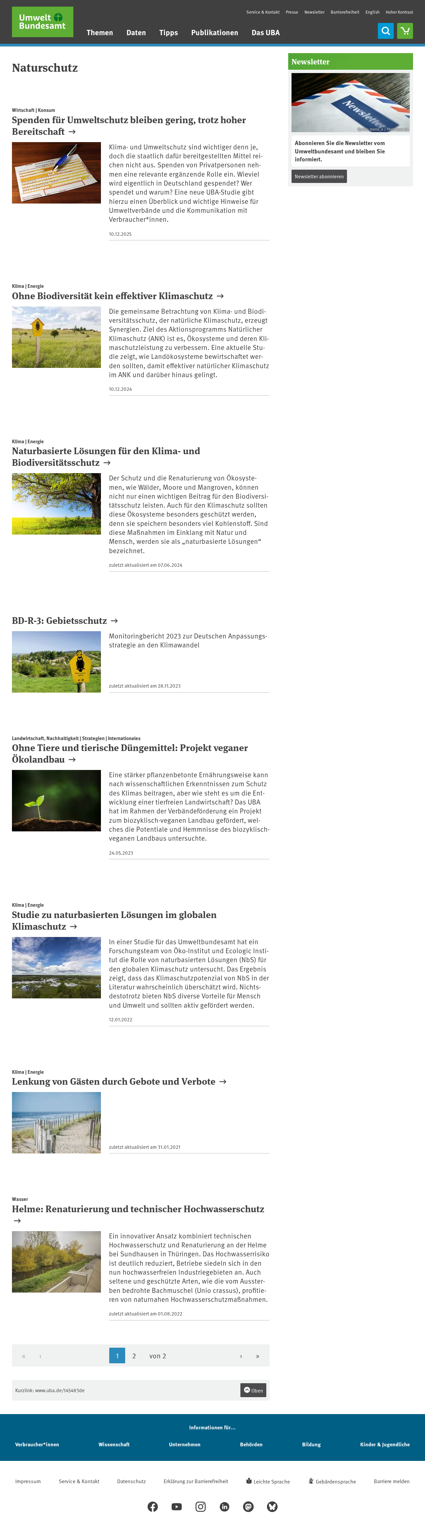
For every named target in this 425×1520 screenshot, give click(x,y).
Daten (136, 32)
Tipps (168, 32)
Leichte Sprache (272, 1481)
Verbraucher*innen (37, 1444)
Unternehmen (185, 1444)
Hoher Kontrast (399, 12)
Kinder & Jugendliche (385, 1444)
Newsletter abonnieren (319, 176)
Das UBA (266, 32)
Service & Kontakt (263, 12)
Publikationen (214, 32)
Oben (256, 1390)
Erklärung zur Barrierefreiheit (196, 1480)
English (373, 12)
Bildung (311, 1444)
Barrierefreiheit (345, 12)
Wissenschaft (114, 1444)
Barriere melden (392, 1480)
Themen (100, 32)
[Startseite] (42, 22)
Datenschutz (131, 1480)
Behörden (251, 1444)
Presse (292, 12)
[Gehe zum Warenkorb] (405, 31)
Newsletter (314, 12)
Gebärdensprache (336, 1481)
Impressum (28, 1480)
